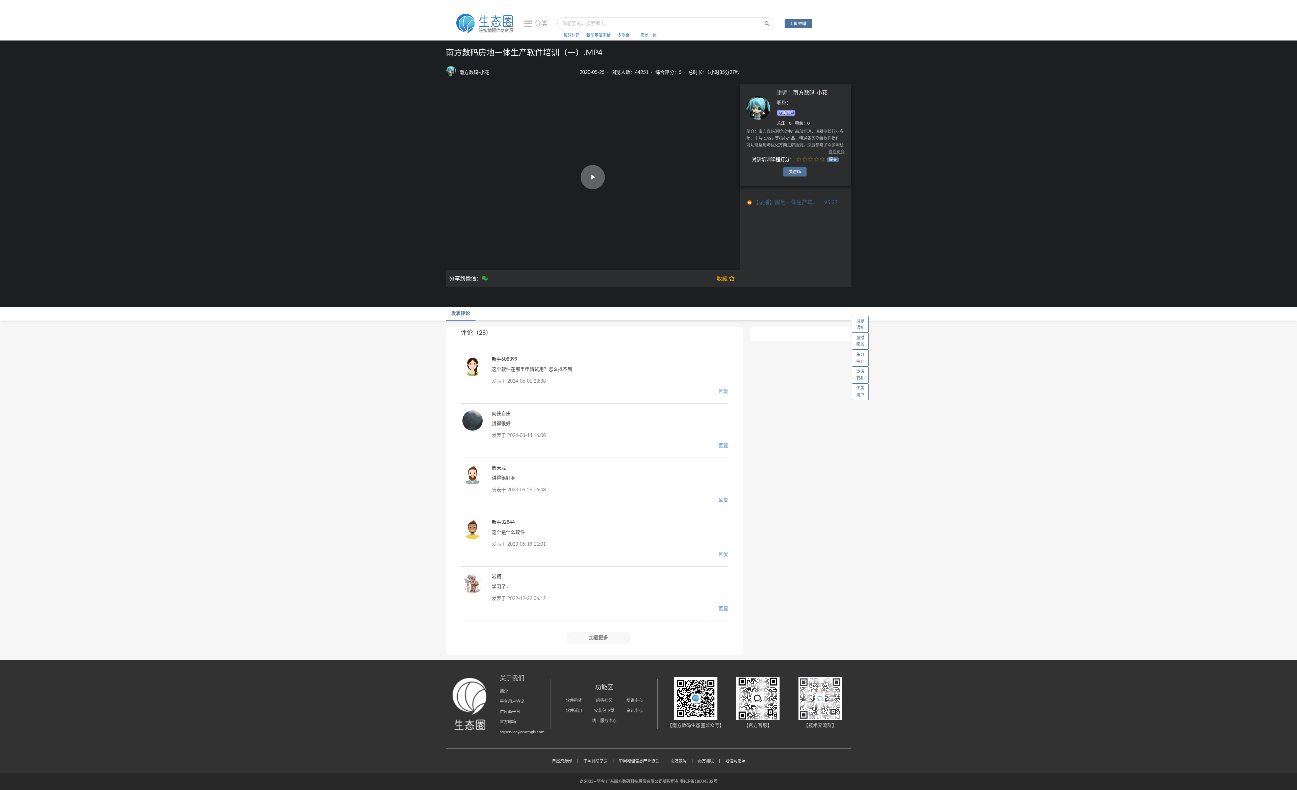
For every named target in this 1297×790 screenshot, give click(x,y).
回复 (723, 391)
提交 (833, 160)
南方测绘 (706, 761)
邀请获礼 (860, 375)
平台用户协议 (512, 702)
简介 (504, 691)
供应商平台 (510, 712)
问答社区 (604, 701)
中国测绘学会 (595, 761)
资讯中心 (635, 711)
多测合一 (625, 35)
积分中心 (860, 358)
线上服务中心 (604, 721)
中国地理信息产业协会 (639, 761)
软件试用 (574, 711)
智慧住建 (571, 35)
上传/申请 (798, 24)
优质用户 (860, 391)
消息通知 (860, 324)
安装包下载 (604, 711)
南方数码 (678, 761)
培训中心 (635, 701)
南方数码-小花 (810, 93)
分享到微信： (465, 278)
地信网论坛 (735, 761)
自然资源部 (562, 761)
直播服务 (860, 341)
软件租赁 (574, 701)
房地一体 (648, 35)
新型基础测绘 (598, 35)
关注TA (795, 172)
